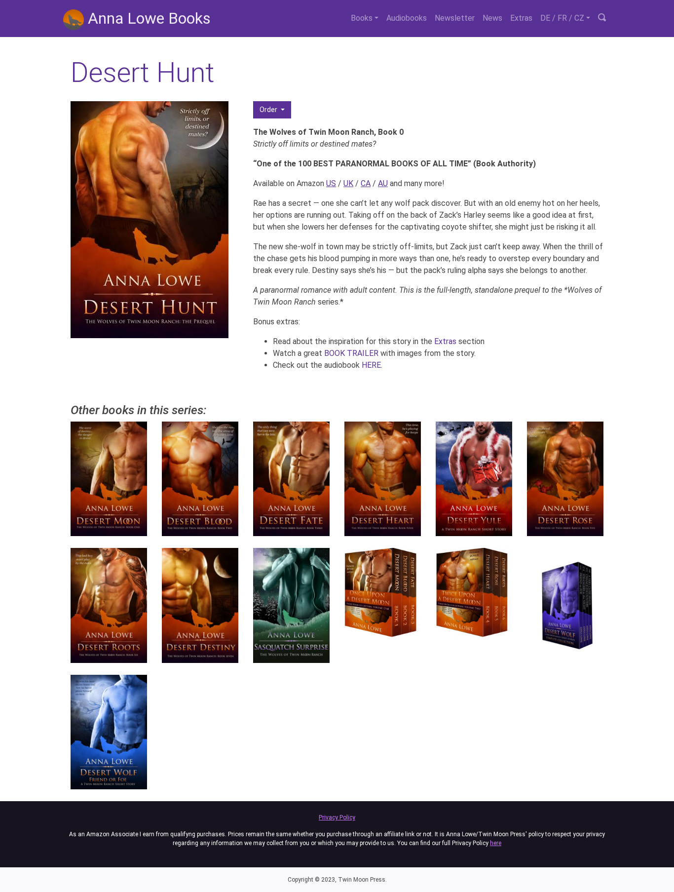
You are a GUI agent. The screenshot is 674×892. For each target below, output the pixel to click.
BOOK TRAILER (351, 353)
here (495, 843)
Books (362, 18)
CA (366, 183)
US (331, 183)
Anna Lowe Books (147, 18)
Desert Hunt (143, 72)
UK (348, 183)
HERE (371, 365)
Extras (521, 18)
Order (269, 110)
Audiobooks (406, 18)
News (492, 18)
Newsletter (455, 18)
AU (383, 183)
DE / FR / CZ (562, 18)
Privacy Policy (337, 817)
